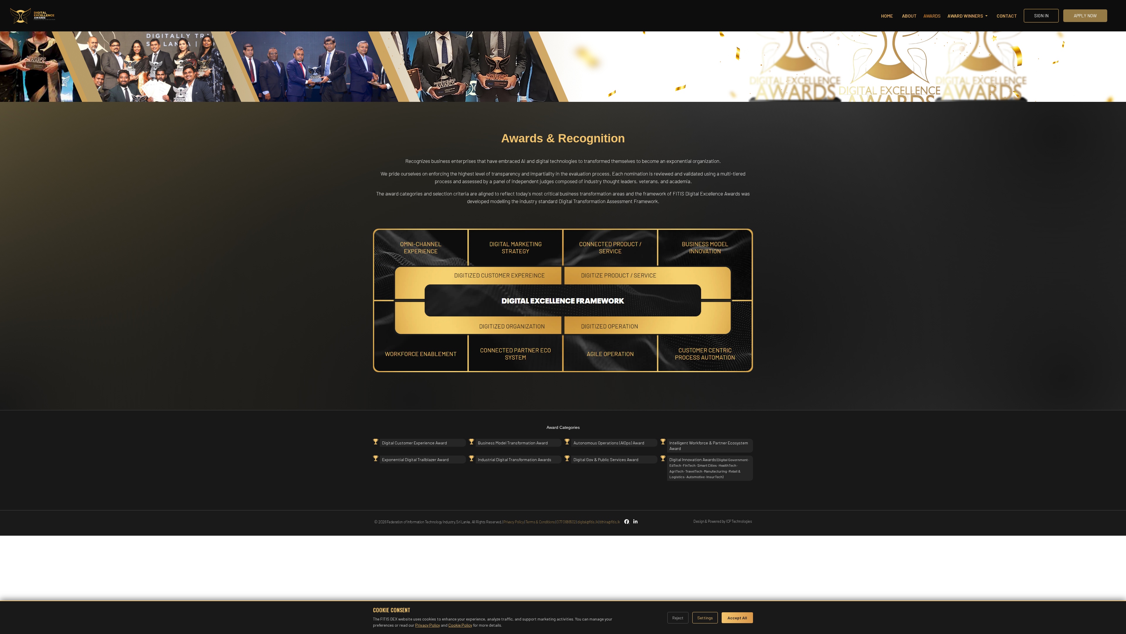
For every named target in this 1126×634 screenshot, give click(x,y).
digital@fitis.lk (587, 522)
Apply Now (1085, 15)
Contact (1007, 15)
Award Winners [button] (965, 15)
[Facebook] (626, 521)
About (909, 15)
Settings (705, 617)
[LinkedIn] (633, 521)
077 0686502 (566, 522)
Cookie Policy (460, 625)
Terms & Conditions (540, 522)
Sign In (1041, 15)
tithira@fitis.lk (610, 522)
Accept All (737, 617)
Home (887, 15)
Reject (678, 617)
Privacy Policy (513, 522)
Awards (932, 15)
